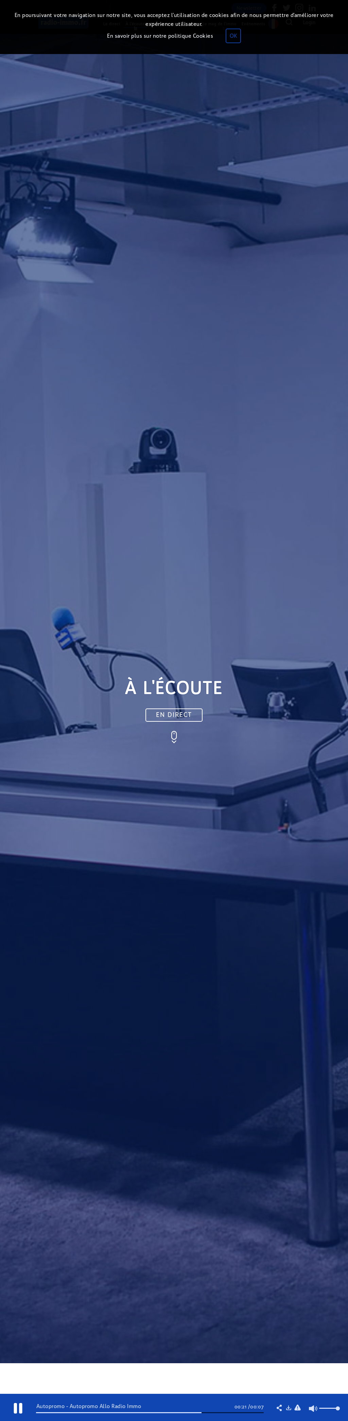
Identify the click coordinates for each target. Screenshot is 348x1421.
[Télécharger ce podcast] (288, 1408)
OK (233, 36)
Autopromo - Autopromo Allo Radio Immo (88, 1406)
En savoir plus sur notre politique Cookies (160, 36)
